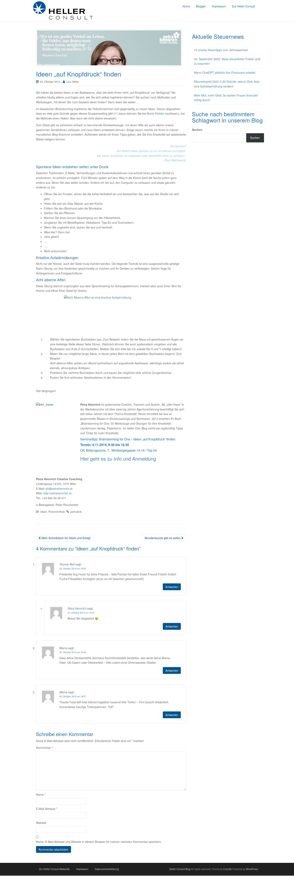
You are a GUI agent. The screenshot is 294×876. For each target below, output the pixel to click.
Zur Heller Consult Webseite (54, 869)
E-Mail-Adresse (46, 809)
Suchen (197, 130)
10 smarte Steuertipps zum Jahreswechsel (221, 50)
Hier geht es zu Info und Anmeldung (118, 458)
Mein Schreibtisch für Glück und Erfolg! (66, 538)
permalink (76, 511)
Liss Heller (72, 81)
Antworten (171, 587)
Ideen (43, 511)
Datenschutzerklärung (107, 869)
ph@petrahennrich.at (59, 489)
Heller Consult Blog (179, 869)
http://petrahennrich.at (57, 493)
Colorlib (227, 869)
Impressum (82, 869)
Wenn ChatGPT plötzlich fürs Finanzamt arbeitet (224, 72)
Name (40, 795)
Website (41, 823)
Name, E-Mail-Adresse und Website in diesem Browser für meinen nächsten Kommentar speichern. (99, 842)
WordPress (252, 869)
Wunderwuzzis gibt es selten (163, 538)
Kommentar (44, 748)
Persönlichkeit (56, 511)
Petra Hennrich (77, 608)
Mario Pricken (155, 113)
